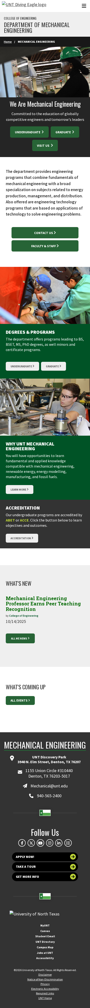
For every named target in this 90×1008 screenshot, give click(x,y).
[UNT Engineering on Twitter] (31, 842)
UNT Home (45, 998)
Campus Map (45, 947)
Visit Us (43, 146)
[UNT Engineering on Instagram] (49, 842)
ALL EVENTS (19, 700)
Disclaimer (45, 974)
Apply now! (25, 857)
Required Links (45, 993)
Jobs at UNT (45, 953)
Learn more (18, 489)
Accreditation (21, 538)
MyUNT (45, 925)
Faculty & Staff (43, 246)
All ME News (19, 638)
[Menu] (84, 6)
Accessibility (45, 958)
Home (8, 41)
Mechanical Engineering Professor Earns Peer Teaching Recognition (43, 603)
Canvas (45, 931)
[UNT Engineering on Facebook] (21, 842)
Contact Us (43, 233)
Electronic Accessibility (45, 988)
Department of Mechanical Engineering (37, 27)
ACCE (24, 520)
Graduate (63, 132)
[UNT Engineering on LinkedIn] (58, 842)
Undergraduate (28, 132)
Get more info (27, 877)
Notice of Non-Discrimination (45, 979)
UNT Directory (45, 942)
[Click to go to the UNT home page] (24, 6)
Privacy (45, 984)
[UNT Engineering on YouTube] (40, 842)
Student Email (45, 936)
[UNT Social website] (68, 842)
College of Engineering (20, 18)
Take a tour (26, 867)
